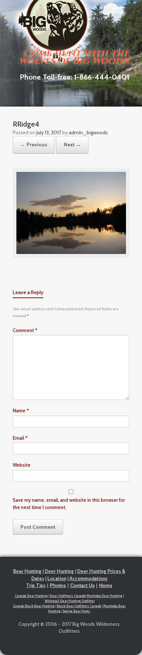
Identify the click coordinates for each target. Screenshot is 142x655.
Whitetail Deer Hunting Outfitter (70, 601)
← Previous (33, 144)
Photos (58, 585)
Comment (25, 330)
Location (56, 578)
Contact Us (82, 585)
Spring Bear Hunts (76, 611)
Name (21, 410)
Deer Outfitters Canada (67, 596)
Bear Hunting (27, 571)
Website (22, 465)
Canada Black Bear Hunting (34, 606)
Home (105, 585)
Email (20, 438)
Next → (72, 144)
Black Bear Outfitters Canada (79, 606)
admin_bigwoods (88, 132)
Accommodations (88, 578)
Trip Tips (36, 585)
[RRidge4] (71, 256)
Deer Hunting (59, 571)
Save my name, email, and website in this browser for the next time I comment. (69, 503)
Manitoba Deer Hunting (104, 596)
